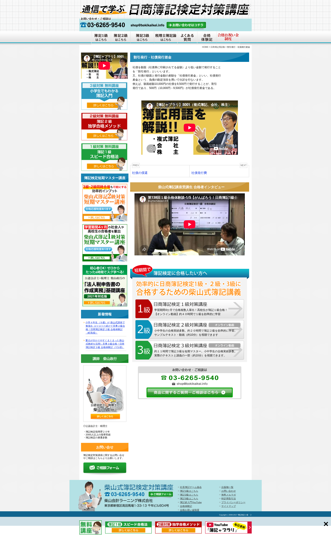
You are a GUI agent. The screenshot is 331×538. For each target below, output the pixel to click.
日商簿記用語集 (217, 47)
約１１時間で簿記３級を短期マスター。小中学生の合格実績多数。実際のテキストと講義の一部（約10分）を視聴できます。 (195, 353)
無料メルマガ (228, 494)
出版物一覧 (227, 487)
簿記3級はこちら (189, 498)
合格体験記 (186, 506)
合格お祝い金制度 (189, 510)
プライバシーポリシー (233, 502)
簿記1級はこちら (189, 491)
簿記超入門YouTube (191, 502)
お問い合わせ (228, 491)
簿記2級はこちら (189, 494)
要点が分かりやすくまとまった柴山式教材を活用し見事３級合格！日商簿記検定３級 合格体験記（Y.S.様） (105, 344)
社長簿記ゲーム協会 (191, 487)
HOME (205, 47)
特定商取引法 (228, 498)
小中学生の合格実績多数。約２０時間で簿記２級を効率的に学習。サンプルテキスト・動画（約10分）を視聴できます (195, 332)
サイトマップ (228, 506)
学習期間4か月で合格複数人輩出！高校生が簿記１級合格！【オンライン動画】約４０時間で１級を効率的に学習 (191, 312)
